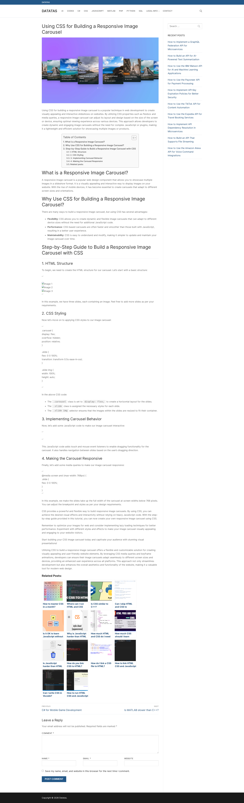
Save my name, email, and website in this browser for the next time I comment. (87, 771)
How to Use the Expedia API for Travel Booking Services (185, 116)
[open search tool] (201, 11)
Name (45, 758)
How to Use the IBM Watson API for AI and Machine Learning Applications (185, 69)
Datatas (49, 11)
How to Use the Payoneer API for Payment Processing (184, 81)
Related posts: (76, 164)
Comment (48, 733)
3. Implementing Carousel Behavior (86, 158)
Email (87, 758)
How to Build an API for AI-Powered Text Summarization (183, 57)
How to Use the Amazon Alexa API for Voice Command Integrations (184, 152)
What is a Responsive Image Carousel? (85, 141)
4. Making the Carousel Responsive (86, 161)
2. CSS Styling (76, 155)
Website (128, 758)
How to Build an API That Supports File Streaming (181, 139)
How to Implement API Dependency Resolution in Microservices (182, 128)
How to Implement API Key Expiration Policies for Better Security (183, 94)
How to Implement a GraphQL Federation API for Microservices (184, 45)
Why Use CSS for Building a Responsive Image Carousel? (95, 145)
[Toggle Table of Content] (132, 137)
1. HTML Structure (78, 152)
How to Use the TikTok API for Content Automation (184, 105)
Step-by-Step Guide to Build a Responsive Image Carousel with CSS (101, 148)
